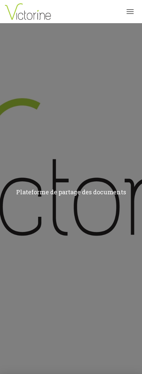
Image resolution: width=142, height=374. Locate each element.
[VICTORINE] (30, 11)
